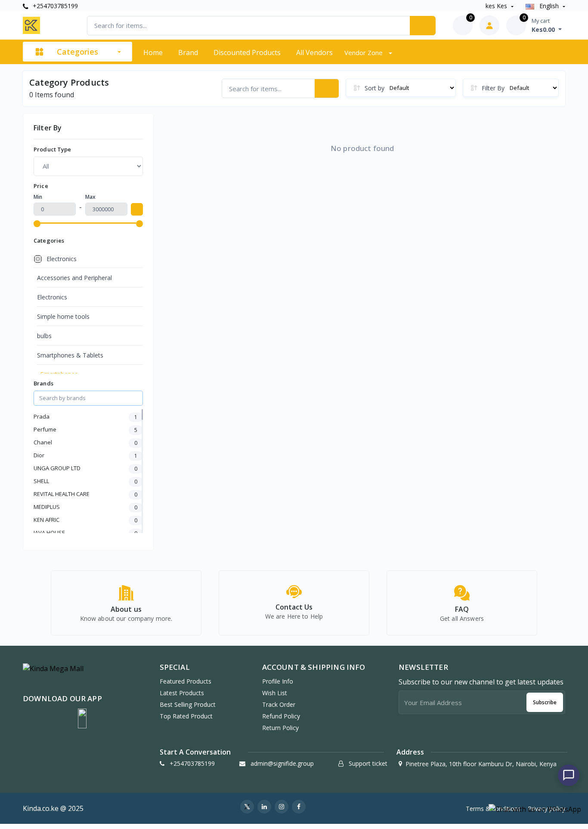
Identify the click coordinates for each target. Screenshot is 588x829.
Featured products (185, 681)
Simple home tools (63, 316)
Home (153, 52)
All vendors (314, 52)
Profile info (277, 681)
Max (90, 196)
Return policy (280, 728)
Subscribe (545, 702)
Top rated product (186, 716)
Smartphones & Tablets (70, 355)
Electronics (52, 297)
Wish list (274, 693)
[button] (82, 718)
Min (38, 196)
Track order (278, 704)
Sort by (374, 88)
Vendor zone (364, 52)
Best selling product (188, 704)
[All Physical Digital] (88, 166)
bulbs (44, 336)
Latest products (182, 693)
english (549, 6)
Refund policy (281, 716)
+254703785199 (54, 6)
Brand (188, 52)
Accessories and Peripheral (74, 278)
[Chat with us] (568, 775)
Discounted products (247, 52)
